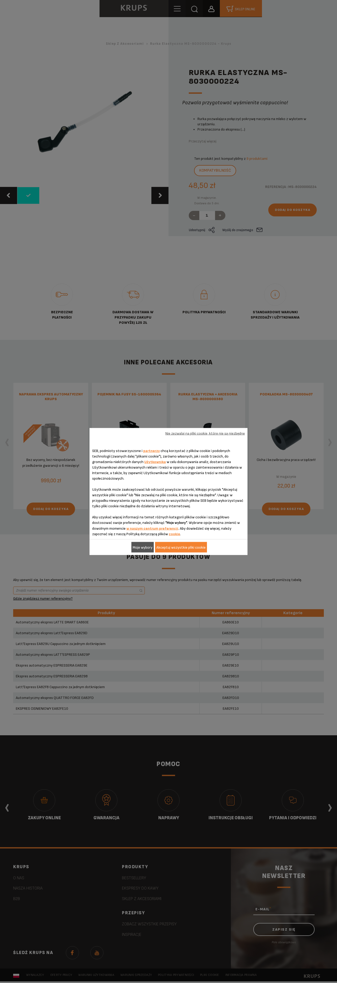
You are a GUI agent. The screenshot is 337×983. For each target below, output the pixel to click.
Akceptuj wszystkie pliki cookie (181, 547)
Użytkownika (155, 462)
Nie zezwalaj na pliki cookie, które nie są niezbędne (205, 433)
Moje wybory (142, 547)
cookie (174, 534)
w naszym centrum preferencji (152, 528)
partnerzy (151, 451)
